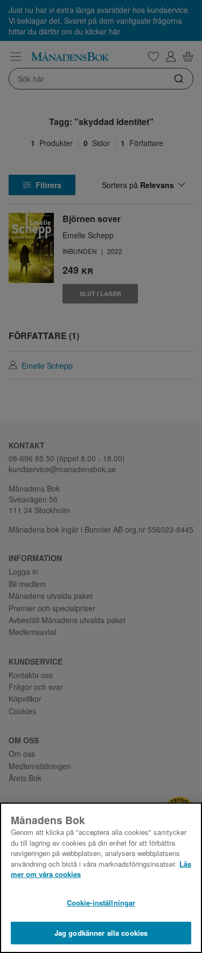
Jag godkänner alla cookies (101, 933)
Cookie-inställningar (101, 902)
